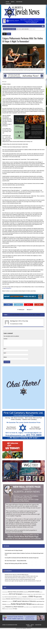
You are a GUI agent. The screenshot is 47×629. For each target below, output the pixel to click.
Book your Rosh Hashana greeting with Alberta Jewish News (16, 563)
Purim (12, 607)
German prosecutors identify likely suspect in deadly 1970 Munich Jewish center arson (21, 576)
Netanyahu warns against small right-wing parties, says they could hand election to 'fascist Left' (23, 580)
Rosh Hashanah (19, 607)
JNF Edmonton (8, 604)
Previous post (21, 309)
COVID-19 (31, 596)
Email (5, 353)
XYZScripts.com (29, 628)
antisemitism (26, 591)
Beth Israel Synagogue (15, 594)
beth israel (7, 594)
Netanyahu (42, 604)
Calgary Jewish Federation (37, 594)
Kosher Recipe (16, 604)
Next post (29, 309)
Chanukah (24, 596)
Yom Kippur (15, 608)
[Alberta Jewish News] (23, 12)
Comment (5, 338)
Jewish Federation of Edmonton (26, 601)
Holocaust (4, 601)
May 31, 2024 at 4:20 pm (20, 321)
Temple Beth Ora (36, 606)
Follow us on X (8, 3)
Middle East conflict (36, 604)
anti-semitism (20, 592)
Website (5, 357)
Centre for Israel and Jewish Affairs (11, 596)
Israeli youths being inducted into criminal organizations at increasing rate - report (20, 577)
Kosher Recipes (26, 604)
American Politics (12, 592)
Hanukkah (42, 598)
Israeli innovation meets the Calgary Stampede (13, 550)
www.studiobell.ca (7, 288)
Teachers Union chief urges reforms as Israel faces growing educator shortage (20, 579)
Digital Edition (38, 596)
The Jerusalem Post (8, 570)
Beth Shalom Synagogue (26, 594)
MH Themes (15, 624)
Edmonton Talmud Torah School (25, 598)
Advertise (12, 1)
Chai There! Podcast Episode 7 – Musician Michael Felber (15, 560)
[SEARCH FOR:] (38, 29)
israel (15, 601)
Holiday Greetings (19, 1)
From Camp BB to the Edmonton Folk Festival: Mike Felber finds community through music (22, 557)
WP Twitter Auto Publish (19, 628)
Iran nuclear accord (10, 601)
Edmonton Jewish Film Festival (12, 598)
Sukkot (27, 606)
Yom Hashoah (11, 608)
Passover (8, 607)
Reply (27, 321)
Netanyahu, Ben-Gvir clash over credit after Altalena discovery (16, 574)
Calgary (32, 594)
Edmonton (4, 598)
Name (5, 348)
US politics (6, 608)
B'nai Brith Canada (33, 592)
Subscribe (7, 1)
